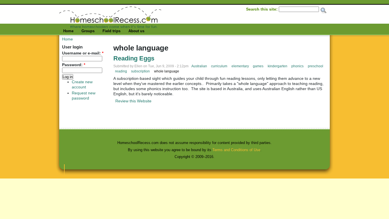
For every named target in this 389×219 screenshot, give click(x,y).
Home (68, 31)
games (258, 66)
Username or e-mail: (82, 53)
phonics (297, 66)
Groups (88, 31)
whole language (166, 71)
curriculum (219, 66)
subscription (140, 71)
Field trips (111, 31)
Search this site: (262, 9)
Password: (73, 65)
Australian (199, 66)
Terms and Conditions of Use (236, 150)
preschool (315, 66)
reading (121, 71)
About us (136, 31)
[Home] (110, 26)
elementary (240, 66)
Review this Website (133, 101)
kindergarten (277, 66)
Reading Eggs (133, 58)
